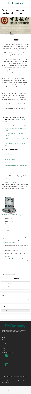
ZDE (8, 231)
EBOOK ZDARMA (6, 215)
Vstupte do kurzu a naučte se (9, 242)
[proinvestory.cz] (15, 3)
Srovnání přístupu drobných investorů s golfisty (15, 126)
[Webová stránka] (8, 287)
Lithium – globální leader (10, 159)
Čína (9, 274)
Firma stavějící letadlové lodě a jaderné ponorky (16, 165)
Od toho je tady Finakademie (9, 182)
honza (12, 34)
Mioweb (20, 391)
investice (13, 274)
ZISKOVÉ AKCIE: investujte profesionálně (19, 215)
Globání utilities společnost (11, 162)
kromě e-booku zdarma (21, 119)
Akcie (6, 274)
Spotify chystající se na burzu (11, 157)
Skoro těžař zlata (8, 154)
